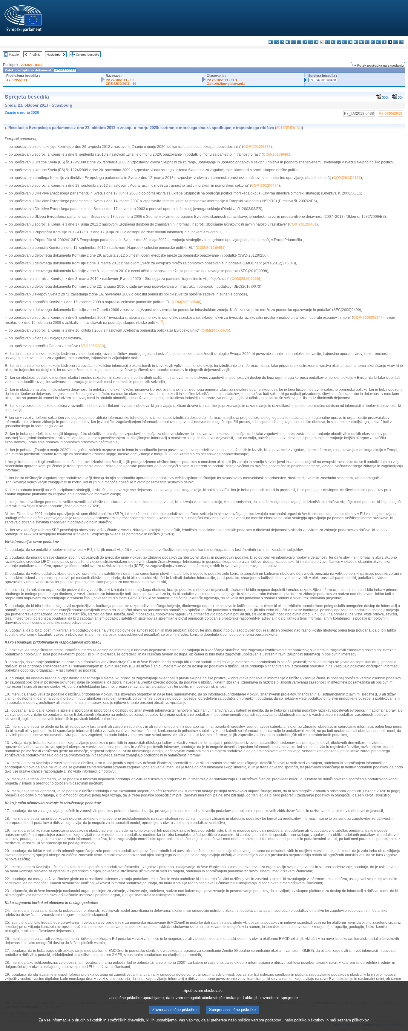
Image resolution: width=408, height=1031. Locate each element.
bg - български (271, 42)
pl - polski (367, 42)
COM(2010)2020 (245, 279)
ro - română (378, 42)
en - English (310, 42)
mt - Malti (356, 42)
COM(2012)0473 (257, 147)
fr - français (316, 42)
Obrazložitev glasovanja (226, 83)
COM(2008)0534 (367, 317)
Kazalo (14, 54)
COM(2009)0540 (186, 302)
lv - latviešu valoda (339, 42)
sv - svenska (401, 42)
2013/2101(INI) (32, 65)
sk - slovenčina (384, 42)
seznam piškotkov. (353, 1020)
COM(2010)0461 (276, 154)
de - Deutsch (293, 42)
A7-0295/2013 (16, 80)
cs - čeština (282, 42)
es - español (276, 42)
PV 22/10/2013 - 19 (120, 80)
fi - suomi (395, 42)
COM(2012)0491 (210, 248)
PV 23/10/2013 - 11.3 (222, 80)
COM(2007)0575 (215, 330)
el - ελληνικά (305, 42)
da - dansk (288, 42)
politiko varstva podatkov (259, 1020)
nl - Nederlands (361, 42)
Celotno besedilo (87, 54)
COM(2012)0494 (265, 185)
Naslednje (53, 54)
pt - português (373, 42)
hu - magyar (350, 42)
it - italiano (333, 42)
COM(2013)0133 (347, 178)
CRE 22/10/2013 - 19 (121, 83)
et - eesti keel (299, 42)
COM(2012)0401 (303, 224)
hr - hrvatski (327, 42)
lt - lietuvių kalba (344, 42)
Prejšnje (35, 54)
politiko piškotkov (309, 1020)
